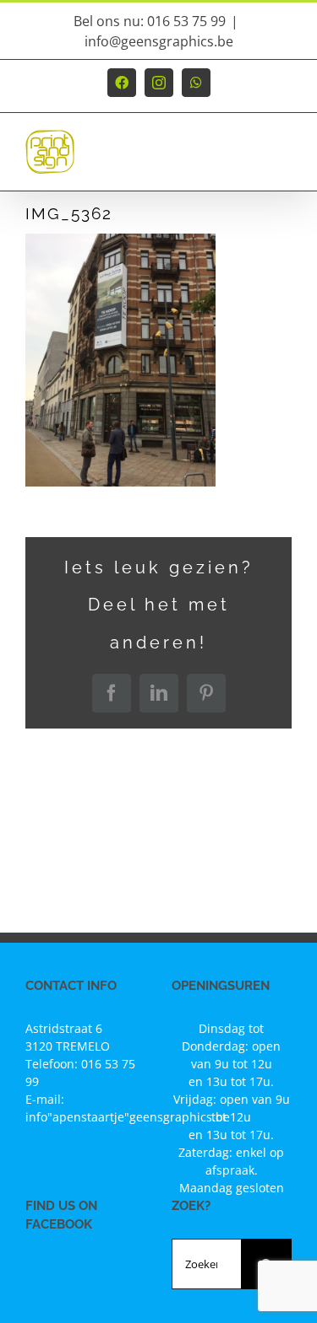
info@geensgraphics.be (159, 41)
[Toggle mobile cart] (248, 160)
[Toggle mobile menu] (283, 160)
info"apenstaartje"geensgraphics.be (127, 1117)
